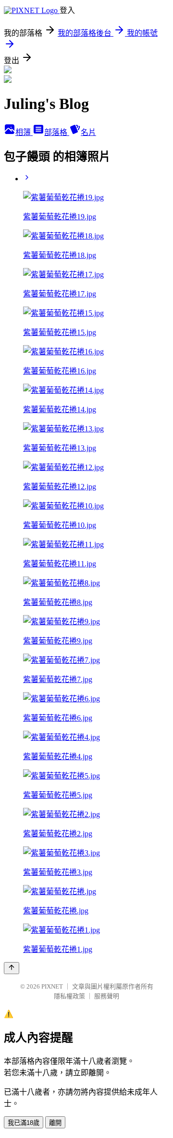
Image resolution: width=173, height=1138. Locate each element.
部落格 (56, 132)
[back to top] (11, 968)
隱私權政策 (69, 996)
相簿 (24, 132)
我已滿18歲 (23, 1122)
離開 (55, 1122)
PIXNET (52, 986)
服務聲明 (106, 996)
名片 (88, 132)
